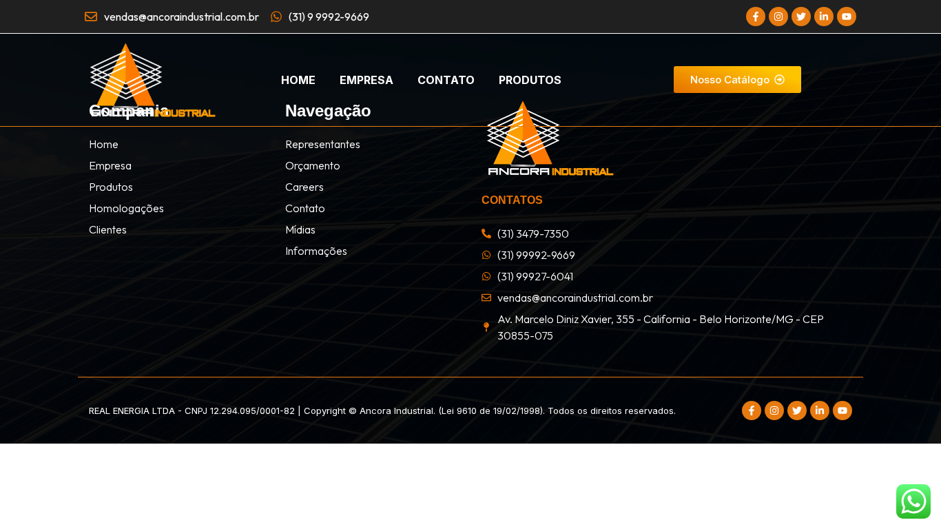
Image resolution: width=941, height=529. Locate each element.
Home (298, 80)
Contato (446, 80)
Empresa (366, 80)
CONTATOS (512, 200)
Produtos (530, 80)
